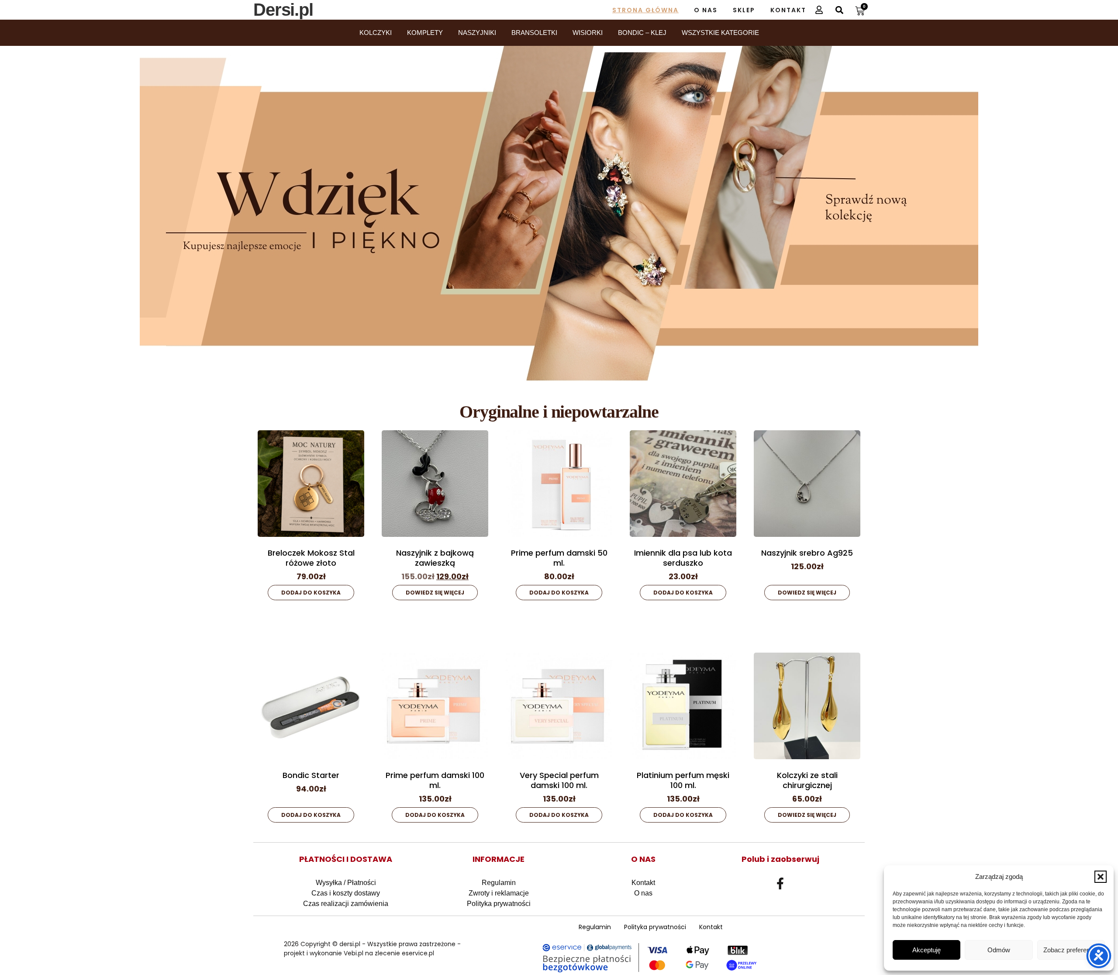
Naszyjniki (477, 32)
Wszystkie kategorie (720, 32)
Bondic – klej (642, 32)
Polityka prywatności (499, 903)
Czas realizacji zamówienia (345, 903)
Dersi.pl (283, 9)
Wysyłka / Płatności (346, 882)
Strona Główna (645, 10)
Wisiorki (588, 32)
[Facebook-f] (780, 883)
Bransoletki (534, 32)
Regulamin (499, 882)
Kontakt (788, 10)
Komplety (425, 32)
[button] (1100, 876)
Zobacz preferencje (1070, 950)
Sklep (744, 10)
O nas (706, 10)
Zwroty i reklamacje (499, 893)
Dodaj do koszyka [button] (311, 592)
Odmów (998, 950)
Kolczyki (375, 32)
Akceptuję (926, 950)
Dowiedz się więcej (435, 592)
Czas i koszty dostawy (345, 893)
